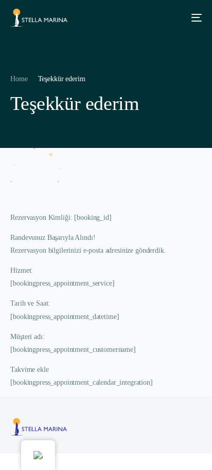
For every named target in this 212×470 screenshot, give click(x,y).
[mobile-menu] (193, 18)
